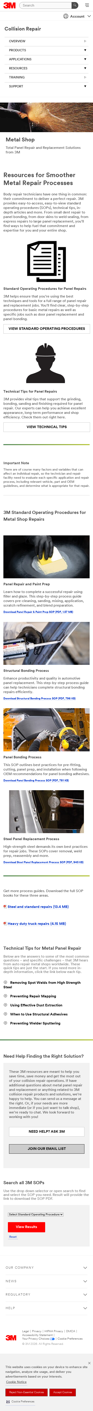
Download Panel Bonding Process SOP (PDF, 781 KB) (36, 780)
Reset (13, 1236)
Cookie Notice (16, 1382)
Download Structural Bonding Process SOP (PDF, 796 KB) (39, 698)
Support (16, 86)
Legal (25, 1331)
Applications (20, 59)
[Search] (75, 5)
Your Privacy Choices (35, 1338)
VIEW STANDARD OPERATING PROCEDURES (47, 329)
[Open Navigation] (87, 5)
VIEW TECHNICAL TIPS (47, 427)
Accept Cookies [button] (62, 1392)
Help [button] (10, 1308)
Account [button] (77, 17)
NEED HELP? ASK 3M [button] (47, 1132)
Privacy (37, 1331)
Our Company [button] (20, 1268)
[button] (20, 1402)
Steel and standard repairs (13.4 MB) (38, 907)
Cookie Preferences (70, 1338)
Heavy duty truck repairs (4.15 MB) (37, 924)
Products (17, 50)
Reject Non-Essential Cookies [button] (26, 1392)
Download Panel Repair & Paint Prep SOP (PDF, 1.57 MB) (38, 612)
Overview (17, 41)
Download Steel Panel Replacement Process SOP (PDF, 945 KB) (43, 862)
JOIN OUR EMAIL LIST (47, 1149)
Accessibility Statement (37, 1335)
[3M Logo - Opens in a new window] (9, 5)
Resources (18, 68)
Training (17, 77)
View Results (26, 1227)
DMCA (70, 1331)
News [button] (11, 1281)
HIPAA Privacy (53, 1331)
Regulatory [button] (18, 1294)
